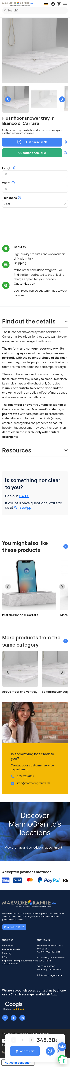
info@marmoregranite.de (33, 783)
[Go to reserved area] (53, 4)
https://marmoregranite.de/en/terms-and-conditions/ (17, 962)
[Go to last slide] (8, 99)
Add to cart (27, 1051)
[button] (15, 99)
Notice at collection (17, 1062)
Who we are (7, 945)
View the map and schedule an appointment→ (35, 847)
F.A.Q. (24, 495)
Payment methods (11, 949)
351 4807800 (55, 969)
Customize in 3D (36, 142)
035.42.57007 (48, 966)
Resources (16, 450)
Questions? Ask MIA (32, 153)
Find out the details (28, 321)
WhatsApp (22, 507)
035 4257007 (25, 776)
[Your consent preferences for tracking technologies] (63, 1060)
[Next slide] (62, 99)
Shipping (6, 953)
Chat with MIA (12, 927)
